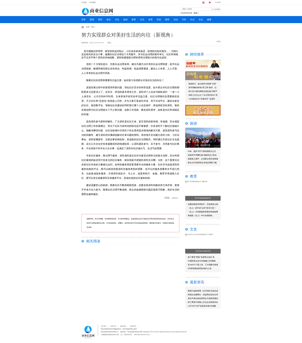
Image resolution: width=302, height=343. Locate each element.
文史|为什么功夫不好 (203, 251)
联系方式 (113, 326)
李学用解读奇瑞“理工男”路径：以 (202, 88)
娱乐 (109, 19)
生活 (142, 19)
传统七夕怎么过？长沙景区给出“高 (203, 95)
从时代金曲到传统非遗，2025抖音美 (203, 307)
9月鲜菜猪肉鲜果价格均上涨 (199, 268)
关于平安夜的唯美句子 (203, 198)
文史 (201, 19)
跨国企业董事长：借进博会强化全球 (203, 292)
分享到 (218, 41)
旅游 (125, 19)
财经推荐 (197, 54)
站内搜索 (218, 2)
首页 (83, 19)
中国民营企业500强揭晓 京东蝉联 (202, 261)
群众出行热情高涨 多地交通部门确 (202, 163)
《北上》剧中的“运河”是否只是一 (202, 208)
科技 (159, 19)
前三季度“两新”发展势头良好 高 (201, 257)
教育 (134, 19)
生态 (192, 19)
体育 (150, 19)
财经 (100, 19)
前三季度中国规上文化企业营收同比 (203, 299)
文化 (117, 19)
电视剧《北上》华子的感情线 (200, 216)
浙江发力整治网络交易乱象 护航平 (202, 91)
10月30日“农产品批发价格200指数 (202, 303)
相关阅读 (93, 241)
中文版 (83, 2)
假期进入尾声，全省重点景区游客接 (203, 159)
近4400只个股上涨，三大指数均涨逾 (203, 265)
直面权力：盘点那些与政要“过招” (202, 84)
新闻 (92, 19)
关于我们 (103, 326)
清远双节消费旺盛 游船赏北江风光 (202, 155)
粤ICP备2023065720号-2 (142, 334)
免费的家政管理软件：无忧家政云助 (203, 204)
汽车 (184, 19)
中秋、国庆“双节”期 (203, 145)
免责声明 (133, 326)
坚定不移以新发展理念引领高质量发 (203, 296)
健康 (209, 19)
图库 (167, 19)
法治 (176, 19)
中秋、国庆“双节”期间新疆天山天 (202, 151)
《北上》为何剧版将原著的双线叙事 (203, 212)
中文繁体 (92, 2)
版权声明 (123, 326)
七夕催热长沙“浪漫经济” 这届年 (201, 99)
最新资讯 (197, 282)
